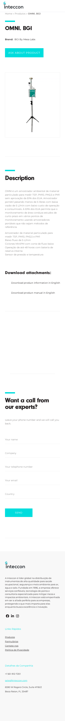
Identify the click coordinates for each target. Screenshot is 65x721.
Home (8, 13)
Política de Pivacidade (17, 650)
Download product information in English (35, 282)
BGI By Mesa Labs (24, 39)
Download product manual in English (33, 292)
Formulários (11, 641)
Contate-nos (11, 646)
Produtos (20, 13)
